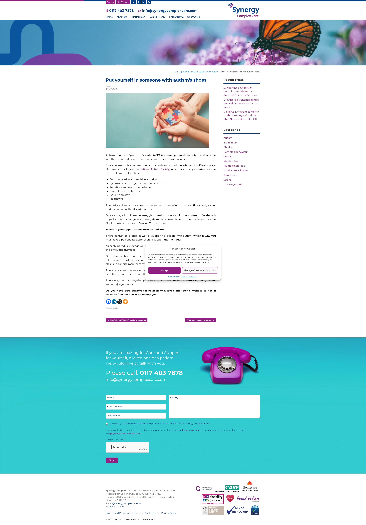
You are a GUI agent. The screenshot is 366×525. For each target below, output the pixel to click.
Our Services (138, 16)
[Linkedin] (114, 301)
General (228, 156)
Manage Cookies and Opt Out (200, 270)
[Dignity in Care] (229, 503)
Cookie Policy (173, 276)
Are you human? (115, 439)
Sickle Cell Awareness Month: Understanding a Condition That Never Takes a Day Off (241, 115)
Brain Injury (230, 142)
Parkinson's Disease (235, 170)
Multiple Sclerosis (234, 165)
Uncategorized (232, 184)
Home (109, 16)
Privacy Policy (168, 513)
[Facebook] (108, 301)
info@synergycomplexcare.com (169, 11)
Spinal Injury (231, 175)
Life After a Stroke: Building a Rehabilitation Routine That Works (241, 103)
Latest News (176, 16)
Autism (116, 308)
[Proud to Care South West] (213, 503)
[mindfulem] (236, 516)
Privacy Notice (190, 430)
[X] (119, 301)
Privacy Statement (188, 276)
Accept (165, 270)
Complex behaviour (235, 151)
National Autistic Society (154, 169)
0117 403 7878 (121, 11)
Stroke (227, 179)
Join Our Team (157, 16)
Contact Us (193, 16)
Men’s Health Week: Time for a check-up (126, 320)
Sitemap (138, 513)
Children (228, 147)
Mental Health (232, 161)
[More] (125, 301)
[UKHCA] (212, 516)
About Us (122, 16)
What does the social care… (200, 320)
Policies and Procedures (119, 513)
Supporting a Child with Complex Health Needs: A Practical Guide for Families (240, 91)
